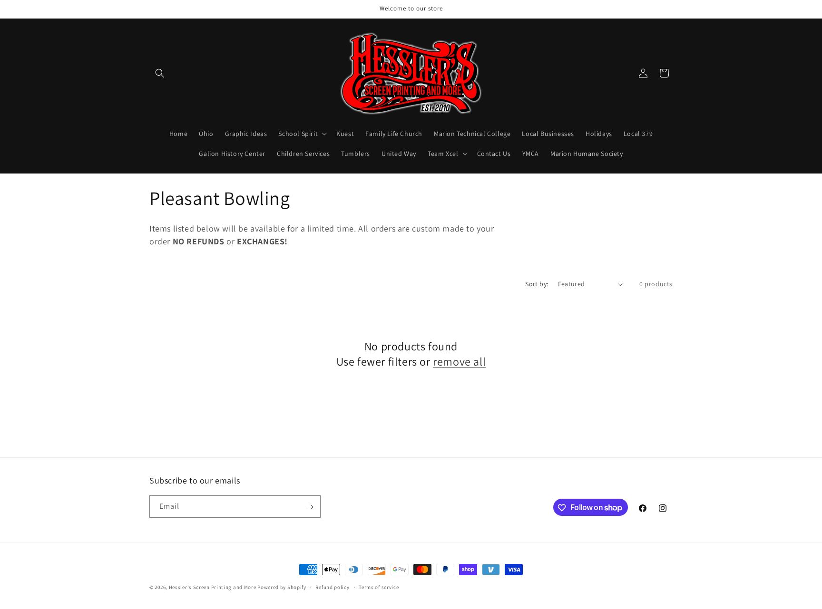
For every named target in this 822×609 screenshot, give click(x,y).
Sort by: (536, 284)
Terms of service (379, 586)
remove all (459, 361)
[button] (159, 73)
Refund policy (332, 586)
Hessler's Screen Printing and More (212, 587)
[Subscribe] (309, 507)
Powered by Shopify (281, 587)
